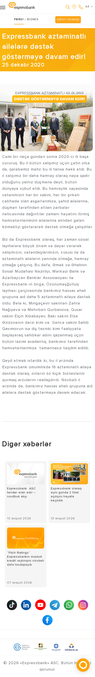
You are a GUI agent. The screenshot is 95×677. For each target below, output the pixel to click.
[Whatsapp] (69, 605)
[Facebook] (47, 620)
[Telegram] (55, 605)
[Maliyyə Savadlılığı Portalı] (40, 647)
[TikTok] (12, 605)
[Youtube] (40, 604)
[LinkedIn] (26, 605)
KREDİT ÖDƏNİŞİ (68, 19)
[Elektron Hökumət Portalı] (22, 647)
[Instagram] (83, 605)
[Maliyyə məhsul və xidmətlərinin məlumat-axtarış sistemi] (71, 647)
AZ (88, 6)
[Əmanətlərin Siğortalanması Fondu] (56, 647)
